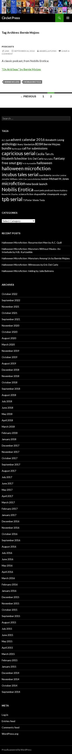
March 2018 (8, 426)
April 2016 (7, 571)
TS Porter (27, 200)
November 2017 (10, 451)
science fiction (26, 194)
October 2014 (9, 685)
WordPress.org (10, 733)
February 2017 (9, 508)
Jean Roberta (45, 175)
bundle (6, 148)
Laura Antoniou (34, 179)
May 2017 (7, 489)
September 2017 (11, 464)
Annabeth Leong (54, 139)
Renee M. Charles (10, 194)
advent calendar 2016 (27, 139)
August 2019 (9, 363)
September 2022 (11, 300)
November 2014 (10, 679)
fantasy (59, 158)
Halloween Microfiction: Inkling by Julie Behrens (28, 270)
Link (7, 51)
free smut (9, 163)
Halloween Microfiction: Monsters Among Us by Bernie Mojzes (36, 258)
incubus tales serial (20, 174)
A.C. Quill (6, 140)
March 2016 (8, 578)
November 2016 (10, 527)
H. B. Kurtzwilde (29, 163)
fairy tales (48, 159)
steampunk (53, 194)
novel (36, 190)
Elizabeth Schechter (14, 158)
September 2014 (11, 691)
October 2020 (9, 331)
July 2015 (7, 628)
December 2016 (10, 521)
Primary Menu (68, 18)
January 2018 (9, 439)
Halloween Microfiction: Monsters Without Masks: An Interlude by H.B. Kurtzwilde (31, 250)
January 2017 (9, 514)
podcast (49, 190)
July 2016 (7, 552)
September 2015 (11, 616)
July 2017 (7, 477)
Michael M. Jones (59, 178)
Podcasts (8, 46)
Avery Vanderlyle (26, 144)
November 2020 (10, 325)
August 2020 (9, 338)
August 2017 (9, 470)
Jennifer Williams (10, 179)
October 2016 (9, 533)
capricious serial (18, 153)
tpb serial (12, 199)
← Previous (28, 96)
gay (19, 163)
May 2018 (7, 413)
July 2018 (7, 401)
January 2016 (9, 590)
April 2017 (7, 496)
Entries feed (8, 721)
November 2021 (10, 306)
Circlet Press (11, 18)
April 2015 (7, 647)
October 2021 (9, 312)
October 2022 (9, 293)
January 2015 (9, 666)
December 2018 (10, 369)
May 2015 (7, 641)
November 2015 (10, 603)
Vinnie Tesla (39, 200)
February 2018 (9, 432)
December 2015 (10, 597)
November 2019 (10, 350)
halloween (44, 163)
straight (63, 194)
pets (42, 190)
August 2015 (9, 622)
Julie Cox (22, 179)
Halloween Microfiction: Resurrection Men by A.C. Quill (32, 242)
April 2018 (7, 420)
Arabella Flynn (47, 51)
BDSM (39, 144)
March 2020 (8, 344)
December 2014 (10, 672)
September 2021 (11, 319)
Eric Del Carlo (36, 158)
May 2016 (7, 565)
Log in (5, 714)
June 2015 (7, 634)
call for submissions (35, 148)
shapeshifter (40, 194)
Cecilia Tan (43, 154)
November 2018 (10, 376)
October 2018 (9, 382)
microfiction (13, 183)
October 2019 (9, 357)
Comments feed (10, 727)
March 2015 (8, 653)
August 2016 (9, 546)
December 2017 (10, 445)
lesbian (44, 179)
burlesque (16, 148)
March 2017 (8, 502)
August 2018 (9, 394)
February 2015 (9, 660)
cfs (52, 154)
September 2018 (11, 388)
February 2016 (9, 584)
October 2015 (9, 609)
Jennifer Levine (59, 175)
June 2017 (7, 483)
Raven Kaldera (60, 190)
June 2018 (7, 407)
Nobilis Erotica (32, 82)
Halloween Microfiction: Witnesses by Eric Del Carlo (30, 264)
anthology (9, 144)
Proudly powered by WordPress (16, 749)
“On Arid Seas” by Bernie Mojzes (21, 69)
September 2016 (11, 540)
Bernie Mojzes (12, 82)
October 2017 (9, 458)
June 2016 (7, 559)
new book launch (36, 184)
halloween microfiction (26, 168)
